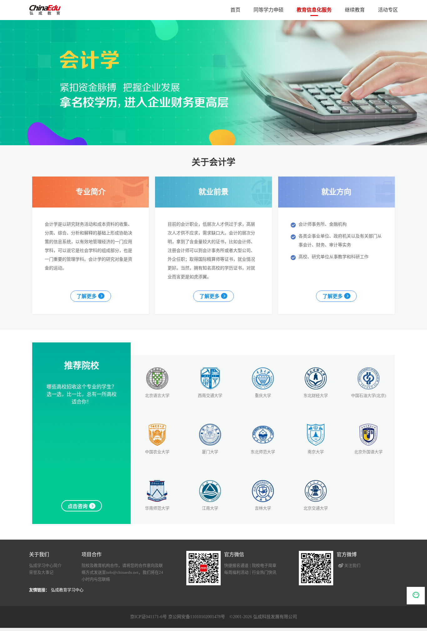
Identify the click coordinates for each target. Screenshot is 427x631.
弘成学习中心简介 (45, 565)
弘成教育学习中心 (67, 589)
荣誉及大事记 (41, 572)
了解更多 (87, 296)
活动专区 (388, 10)
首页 (235, 10)
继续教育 (355, 10)
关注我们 (352, 565)
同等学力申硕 (269, 10)
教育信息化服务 (314, 10)
